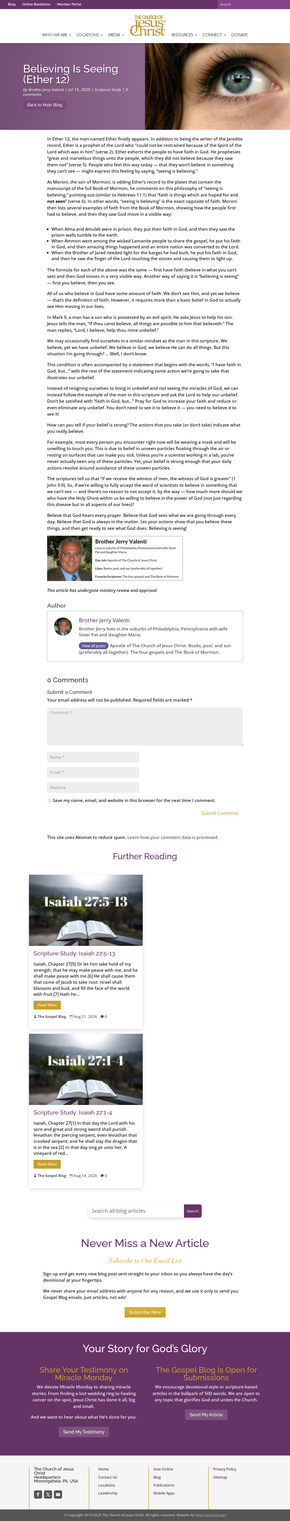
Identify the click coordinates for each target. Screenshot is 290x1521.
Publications (163, 1485)
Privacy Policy (224, 1469)
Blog (11, 4)
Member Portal (69, 4)
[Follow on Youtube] (58, 1494)
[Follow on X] (48, 1494)
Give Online (163, 1469)
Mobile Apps (164, 1493)
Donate (239, 34)
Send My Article (206, 1414)
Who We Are (54, 34)
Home (103, 1469)
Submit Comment (219, 813)
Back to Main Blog (44, 104)
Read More (47, 1005)
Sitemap (220, 1477)
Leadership (108, 1493)
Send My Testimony (83, 1432)
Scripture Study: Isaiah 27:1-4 (73, 1112)
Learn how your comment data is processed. (173, 837)
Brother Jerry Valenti (46, 89)
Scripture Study (108, 89)
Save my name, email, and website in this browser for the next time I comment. (134, 800)
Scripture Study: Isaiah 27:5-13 (74, 953)
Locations (88, 34)
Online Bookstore (36, 4)
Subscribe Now (145, 1312)
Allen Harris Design (210, 1515)
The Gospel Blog (52, 1016)
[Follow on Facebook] (38, 1494)
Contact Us (107, 1477)
